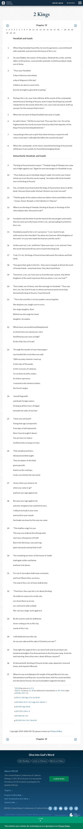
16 (51, 30)
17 (55, 30)
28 (33, 690)
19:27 (18, 711)
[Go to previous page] (8, 25)
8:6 (44, 702)
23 (7, 33)
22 (72, 30)
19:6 (17, 693)
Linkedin (66, 808)
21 (69, 30)
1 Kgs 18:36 (25, 707)
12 (37, 30)
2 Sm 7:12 (24, 716)
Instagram (71, 808)
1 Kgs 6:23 (35, 702)
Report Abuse (57, 3)
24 (11, 33)
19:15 (18, 702)
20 (65, 30)
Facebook (55, 808)
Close (40, 818)
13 (41, 30)
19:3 (17, 688)
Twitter (50, 808)
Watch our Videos (57, 761)
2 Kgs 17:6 (28, 697)
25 (14, 33)
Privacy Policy (56, 731)
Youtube (61, 808)
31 (22, 690)
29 (59, 690)
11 (33, 30)
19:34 (18, 716)
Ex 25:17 (24, 702)
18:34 (37, 697)
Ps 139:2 (24, 711)
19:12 (18, 697)
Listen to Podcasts (40, 761)
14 (44, 30)
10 (30, 30)
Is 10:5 (22, 693)
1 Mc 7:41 (25, 720)
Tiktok (76, 808)
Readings (71, 3)
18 (58, 30)
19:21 (18, 690)
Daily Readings (24, 761)
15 (48, 30)
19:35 (18, 720)
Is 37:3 (31, 688)
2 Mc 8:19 (33, 720)
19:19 (18, 707)
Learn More (59, 779)
